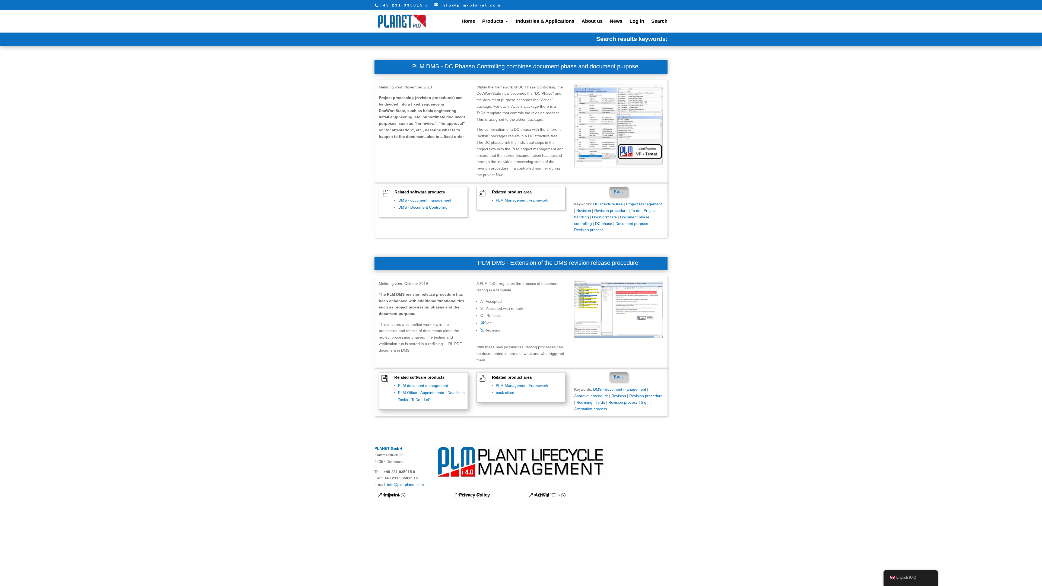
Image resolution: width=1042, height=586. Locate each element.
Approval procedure (591, 396)
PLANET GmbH (388, 448)
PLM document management (423, 385)
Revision (583, 210)
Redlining (584, 402)
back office (505, 392)
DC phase (603, 223)
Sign (645, 402)
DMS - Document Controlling (422, 207)
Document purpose (631, 223)
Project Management (644, 204)
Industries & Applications (545, 21)
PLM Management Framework (522, 200)
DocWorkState (604, 217)
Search (659, 21)
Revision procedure (611, 210)
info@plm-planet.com (405, 484)
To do (635, 210)
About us (592, 21)
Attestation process (590, 409)
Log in (637, 21)
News (616, 21)
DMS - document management (424, 200)
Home (468, 21)
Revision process (588, 230)
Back (619, 192)
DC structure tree (608, 204)
